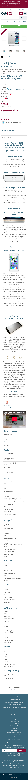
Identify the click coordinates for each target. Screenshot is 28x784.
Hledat (22, 17)
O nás (14, 717)
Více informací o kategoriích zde (16, 89)
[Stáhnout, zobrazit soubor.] (7, 402)
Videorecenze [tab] (6, 134)
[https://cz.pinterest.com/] (14, 689)
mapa (23, 707)
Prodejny (14, 719)
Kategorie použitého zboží (14, 723)
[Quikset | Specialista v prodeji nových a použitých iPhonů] (7, 13)
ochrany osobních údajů (14, 755)
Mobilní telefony (7, 21)
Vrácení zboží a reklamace (14, 739)
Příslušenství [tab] (6, 137)
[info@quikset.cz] (17, 689)
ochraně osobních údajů (7, 6)
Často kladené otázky (14, 721)
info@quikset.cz (20, 9)
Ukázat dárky (6, 111)
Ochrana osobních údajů (14, 734)
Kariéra (14, 737)
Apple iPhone (14, 21)
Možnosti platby (14, 728)
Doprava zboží (14, 730)
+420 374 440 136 (9, 9)
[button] (24, 39)
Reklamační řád (14, 726)
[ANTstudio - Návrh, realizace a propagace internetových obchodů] (14, 777)
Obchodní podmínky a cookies (14, 732)
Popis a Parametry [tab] (8, 130)
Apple (10, 56)
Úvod (2, 21)
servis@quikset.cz (18, 702)
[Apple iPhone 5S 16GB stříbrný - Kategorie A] (14, 38)
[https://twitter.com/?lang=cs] (11, 689)
